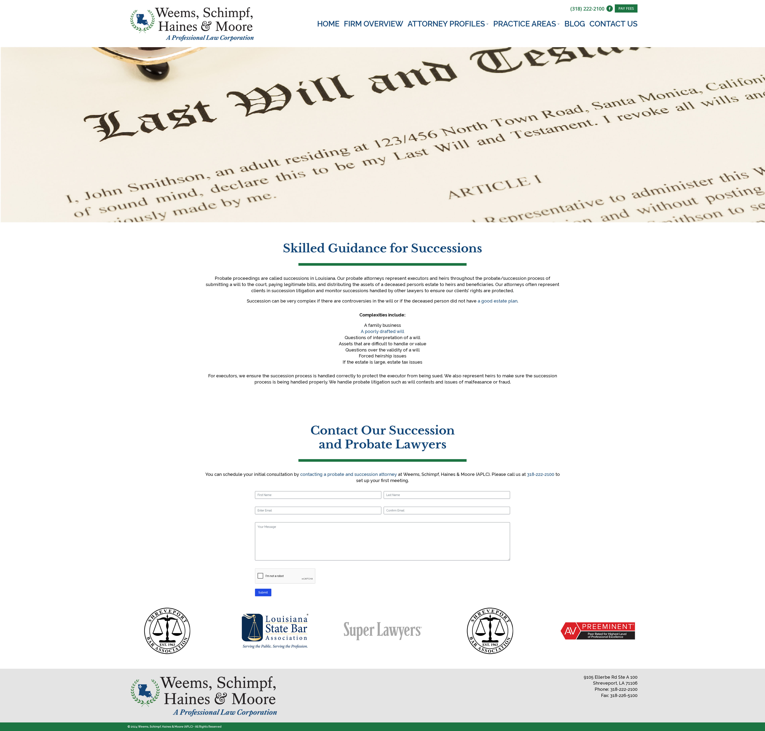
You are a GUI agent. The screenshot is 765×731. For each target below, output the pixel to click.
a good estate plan (497, 301)
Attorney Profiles (446, 24)
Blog (574, 24)
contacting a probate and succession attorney (348, 474)
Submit (263, 592)
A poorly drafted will (382, 331)
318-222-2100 (540, 474)
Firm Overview (373, 24)
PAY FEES (626, 8)
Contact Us (613, 24)
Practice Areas (524, 24)
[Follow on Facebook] (609, 8)
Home (328, 24)
